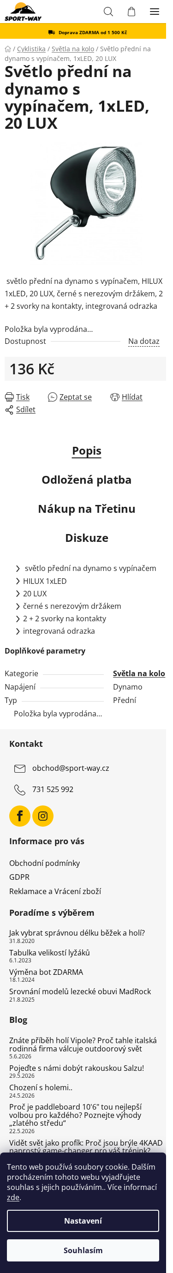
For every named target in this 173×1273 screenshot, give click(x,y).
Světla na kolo (139, 673)
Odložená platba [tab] (87, 479)
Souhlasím (83, 1250)
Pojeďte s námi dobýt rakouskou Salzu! (76, 1068)
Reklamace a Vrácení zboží (55, 891)
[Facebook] (19, 816)
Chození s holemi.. (40, 1088)
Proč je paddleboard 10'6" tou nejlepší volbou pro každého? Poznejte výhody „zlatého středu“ (75, 1115)
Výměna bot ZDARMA (46, 972)
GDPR (19, 877)
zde (13, 1197)
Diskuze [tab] (86, 537)
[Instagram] (43, 816)
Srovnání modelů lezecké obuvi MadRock (80, 992)
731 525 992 (52, 790)
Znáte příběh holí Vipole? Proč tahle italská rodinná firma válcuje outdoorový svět (83, 1045)
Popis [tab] (86, 450)
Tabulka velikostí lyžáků (49, 953)
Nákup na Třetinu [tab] (87, 508)
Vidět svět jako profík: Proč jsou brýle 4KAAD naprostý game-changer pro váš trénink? (86, 1147)
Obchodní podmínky (44, 863)
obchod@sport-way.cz (70, 768)
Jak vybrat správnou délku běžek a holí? (77, 933)
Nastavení (83, 1221)
